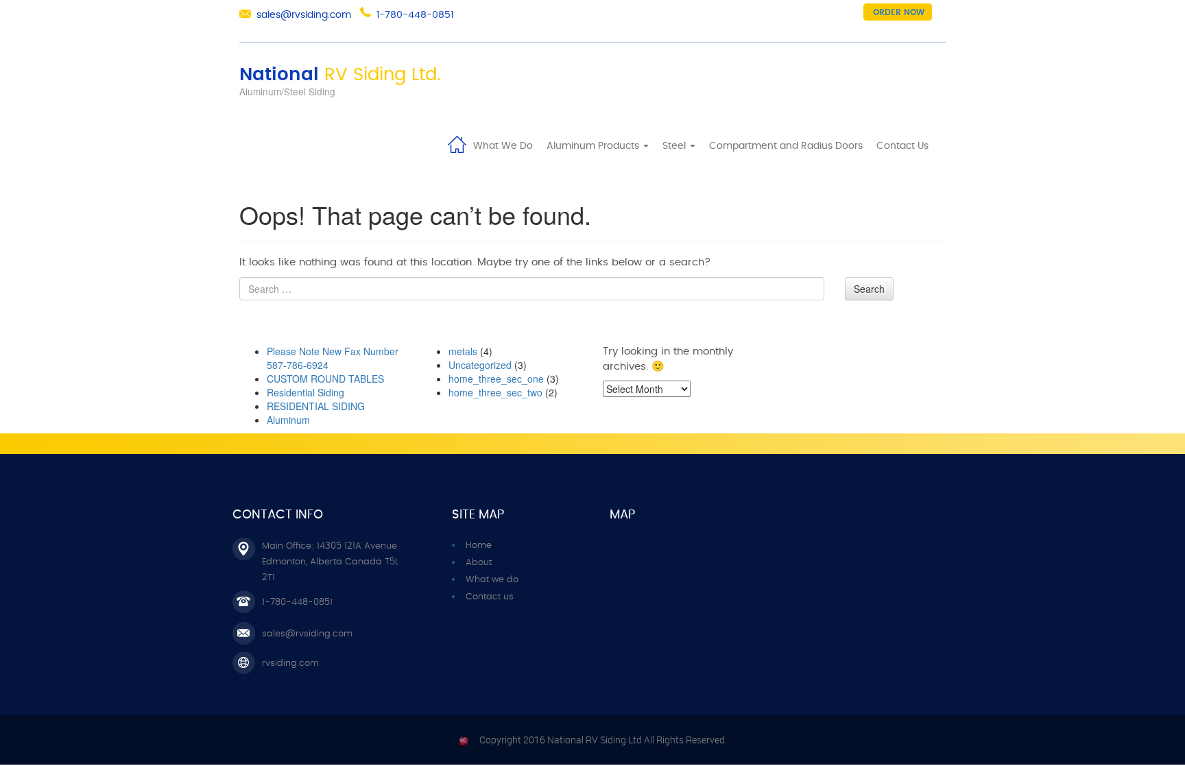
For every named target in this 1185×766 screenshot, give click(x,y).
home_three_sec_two (495, 392)
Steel (675, 146)
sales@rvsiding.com (303, 15)
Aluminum (288, 420)
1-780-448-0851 (414, 15)
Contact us (490, 597)
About (479, 562)
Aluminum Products (594, 146)
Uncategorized (480, 365)
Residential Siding (305, 392)
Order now (898, 12)
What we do (492, 579)
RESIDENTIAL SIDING (316, 406)
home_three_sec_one (496, 378)
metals (462, 351)
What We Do (503, 146)
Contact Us (902, 146)
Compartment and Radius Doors (786, 146)
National (340, 75)
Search (869, 289)
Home (456, 143)
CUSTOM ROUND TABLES (325, 378)
